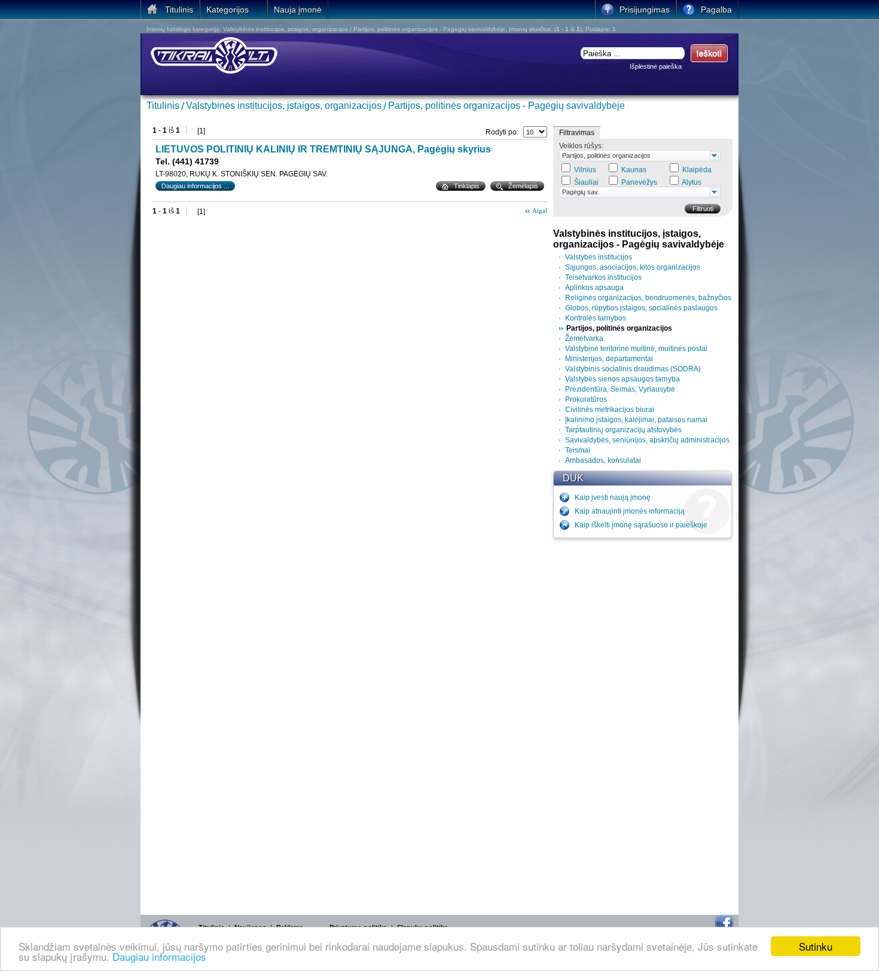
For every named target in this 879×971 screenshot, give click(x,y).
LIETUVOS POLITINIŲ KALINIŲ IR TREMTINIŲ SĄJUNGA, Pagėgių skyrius (323, 149)
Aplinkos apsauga (594, 287)
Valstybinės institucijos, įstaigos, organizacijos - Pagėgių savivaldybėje (638, 238)
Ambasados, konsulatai (603, 460)
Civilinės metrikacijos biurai (609, 409)
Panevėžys (639, 182)
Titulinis (162, 105)
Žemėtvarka (584, 338)
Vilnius (585, 170)
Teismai (577, 450)
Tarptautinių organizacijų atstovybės (623, 430)
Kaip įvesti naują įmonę (613, 497)
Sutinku (815, 946)
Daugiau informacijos (159, 956)
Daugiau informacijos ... (195, 186)
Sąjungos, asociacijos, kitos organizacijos (632, 267)
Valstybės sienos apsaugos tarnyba (622, 379)
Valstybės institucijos (598, 257)
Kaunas (633, 170)
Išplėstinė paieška (656, 66)
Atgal (539, 210)
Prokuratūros (586, 399)
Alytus (691, 182)
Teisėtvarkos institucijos (603, 277)
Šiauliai (586, 182)
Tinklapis (467, 186)
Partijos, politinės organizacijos (606, 155)
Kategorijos (227, 9)
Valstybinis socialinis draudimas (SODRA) (633, 369)
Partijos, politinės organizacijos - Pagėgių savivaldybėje (506, 105)
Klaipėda (697, 170)
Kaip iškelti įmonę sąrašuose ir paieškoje (641, 525)
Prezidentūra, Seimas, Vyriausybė (620, 389)
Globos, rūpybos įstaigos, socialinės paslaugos (641, 308)
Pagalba (716, 9)
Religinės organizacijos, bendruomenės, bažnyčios (648, 298)
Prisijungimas (644, 9)
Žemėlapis (523, 186)
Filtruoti (702, 208)
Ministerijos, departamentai (609, 359)
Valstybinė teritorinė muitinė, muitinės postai (636, 348)
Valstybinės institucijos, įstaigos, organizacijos (283, 105)
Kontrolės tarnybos (595, 318)
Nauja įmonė (298, 9)
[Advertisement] (642, 723)
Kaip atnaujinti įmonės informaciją (630, 511)
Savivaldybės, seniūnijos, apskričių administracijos (647, 440)
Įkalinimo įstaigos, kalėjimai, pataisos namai (636, 420)
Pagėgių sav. (580, 192)
